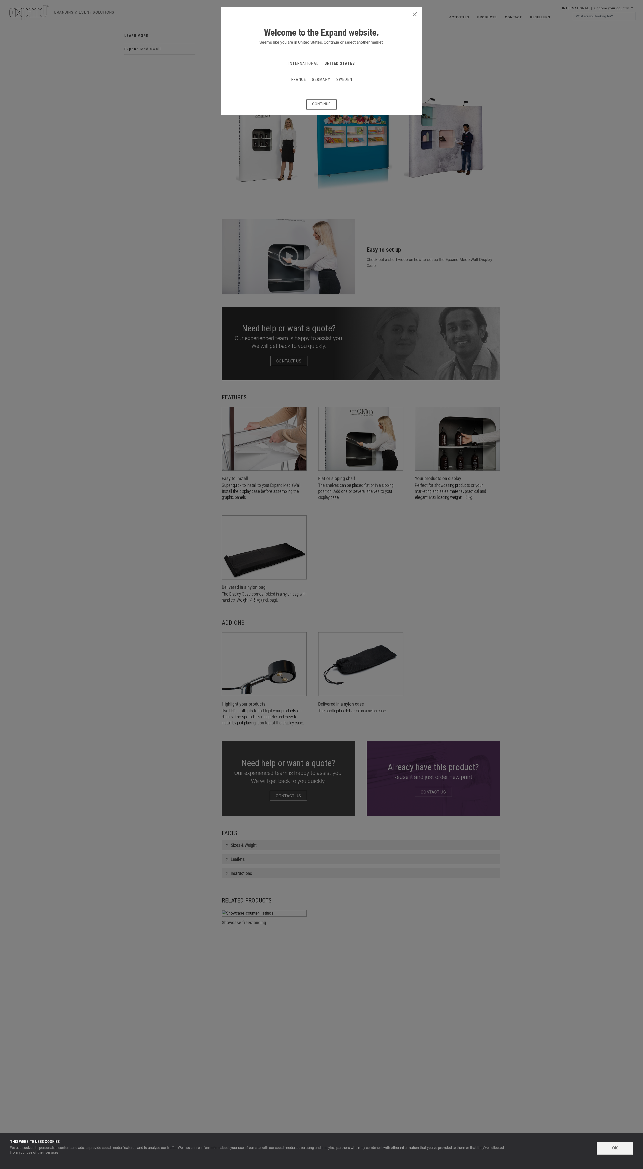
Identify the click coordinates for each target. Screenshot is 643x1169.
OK (615, 1148)
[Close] (415, 14)
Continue (321, 104)
